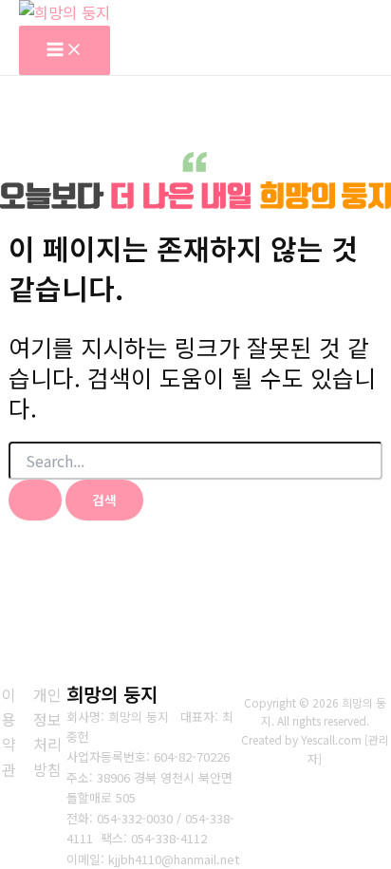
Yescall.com (331, 739)
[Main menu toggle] (64, 50)
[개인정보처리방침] (47, 732)
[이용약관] (9, 732)
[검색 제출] (35, 500)
